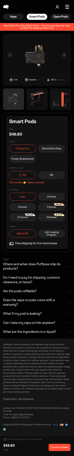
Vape (13, 17)
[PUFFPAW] (6, 7)
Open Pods (60, 17)
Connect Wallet (59, 447)
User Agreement (26, 399)
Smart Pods (37, 17)
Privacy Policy (10, 399)
